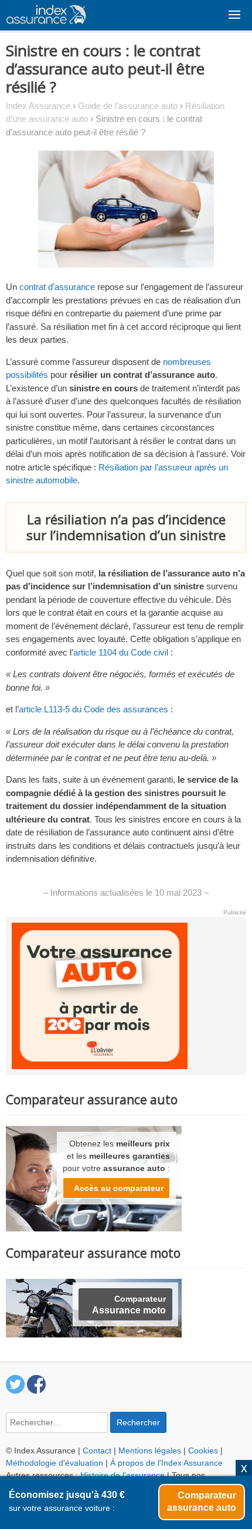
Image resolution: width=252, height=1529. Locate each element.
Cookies (203, 1450)
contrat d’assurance (57, 287)
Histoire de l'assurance (122, 1475)
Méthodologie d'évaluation (54, 1462)
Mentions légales (149, 1450)
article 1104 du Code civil (122, 652)
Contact (97, 1450)
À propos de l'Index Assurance (166, 1462)
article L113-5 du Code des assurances (95, 709)
